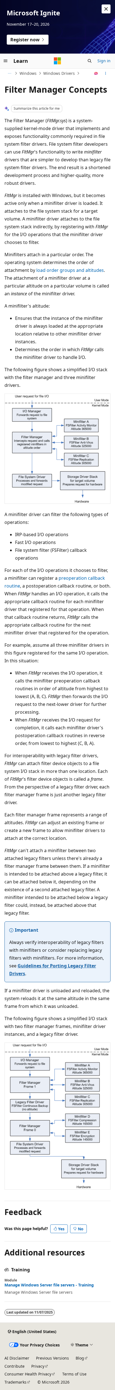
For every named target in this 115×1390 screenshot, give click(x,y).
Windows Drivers (59, 73)
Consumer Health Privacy (27, 1374)
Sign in (104, 60)
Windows (28, 73)
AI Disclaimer (16, 1358)
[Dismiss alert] (106, 8)
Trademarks (15, 1382)
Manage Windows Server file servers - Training (49, 1285)
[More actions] (106, 73)
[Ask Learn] (96, 73)
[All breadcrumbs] (9, 73)
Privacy (37, 1366)
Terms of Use (74, 1374)
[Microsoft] (57, 60)
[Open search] (89, 61)
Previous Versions (52, 1358)
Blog (80, 1358)
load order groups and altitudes (70, 270)
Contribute (14, 1366)
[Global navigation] (5, 61)
